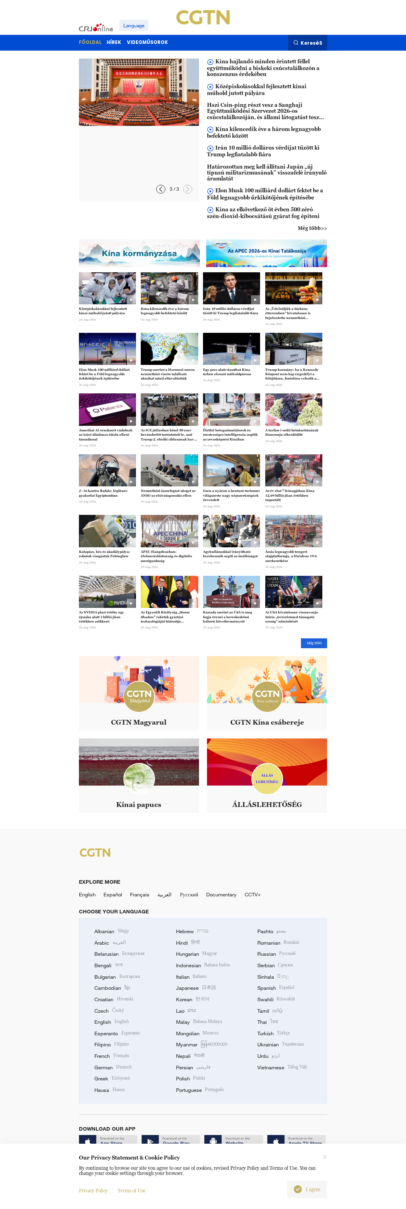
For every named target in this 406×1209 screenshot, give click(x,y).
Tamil (270, 1011)
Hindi (188, 942)
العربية (164, 894)
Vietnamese (282, 1067)
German (112, 1067)
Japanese (196, 988)
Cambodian (111, 988)
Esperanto (117, 1033)
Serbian (275, 965)
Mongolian (197, 1033)
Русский (189, 894)
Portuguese (200, 1090)
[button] (160, 189)
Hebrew (192, 931)
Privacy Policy (93, 1191)
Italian (191, 977)
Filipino (111, 1044)
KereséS (311, 43)
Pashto (271, 931)
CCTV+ (253, 894)
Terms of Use (132, 1191)
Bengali (108, 965)
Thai (267, 1022)
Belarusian (119, 954)
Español (112, 894)
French (111, 1056)
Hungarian (196, 954)
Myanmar (201, 1044)
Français (139, 894)
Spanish (275, 988)
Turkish (273, 1033)
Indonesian (203, 965)
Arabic (109, 942)
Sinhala (273, 977)
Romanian (278, 942)
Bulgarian (117, 977)
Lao (186, 1011)
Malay (199, 1022)
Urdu (268, 1056)
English (87, 894)
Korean (193, 999)
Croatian (113, 999)
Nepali (190, 1056)
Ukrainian (280, 1044)
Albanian (111, 931)
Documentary (221, 894)
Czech (109, 1011)
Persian (193, 1067)
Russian (276, 954)
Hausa (109, 1090)
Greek (111, 1078)
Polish (190, 1078)
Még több (314, 643)
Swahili (276, 999)
